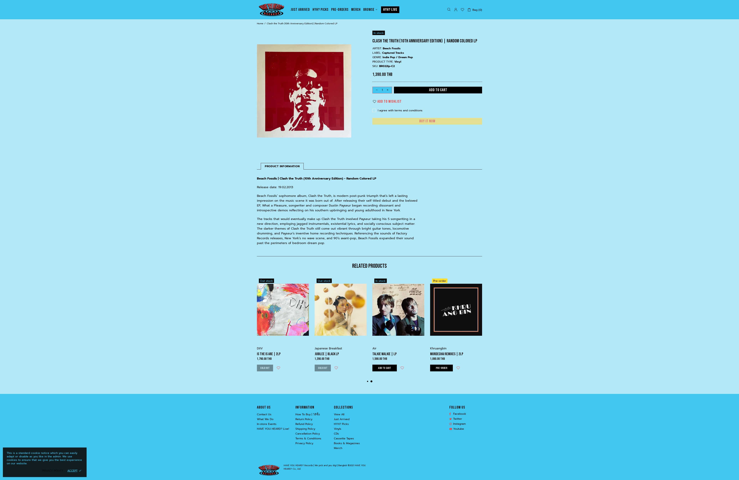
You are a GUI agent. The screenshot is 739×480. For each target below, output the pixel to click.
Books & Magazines (347, 443)
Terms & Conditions (308, 438)
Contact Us (264, 414)
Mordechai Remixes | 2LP (446, 354)
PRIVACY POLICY (53, 470)
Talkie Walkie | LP (384, 354)
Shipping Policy (305, 429)
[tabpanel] (398, 328)
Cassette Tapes (344, 438)
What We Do (265, 419)
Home (260, 23)
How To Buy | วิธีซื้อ (307, 414)
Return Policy (303, 419)
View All (339, 414)
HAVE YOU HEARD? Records (271, 9)
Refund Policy (304, 424)
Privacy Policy (304, 443)
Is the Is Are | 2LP (269, 354)
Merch (338, 448)
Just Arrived (341, 419)
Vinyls (337, 429)
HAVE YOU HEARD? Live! (273, 429)
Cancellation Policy (307, 434)
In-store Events (266, 424)
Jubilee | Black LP (327, 354)
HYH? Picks (341, 424)
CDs (336, 434)
